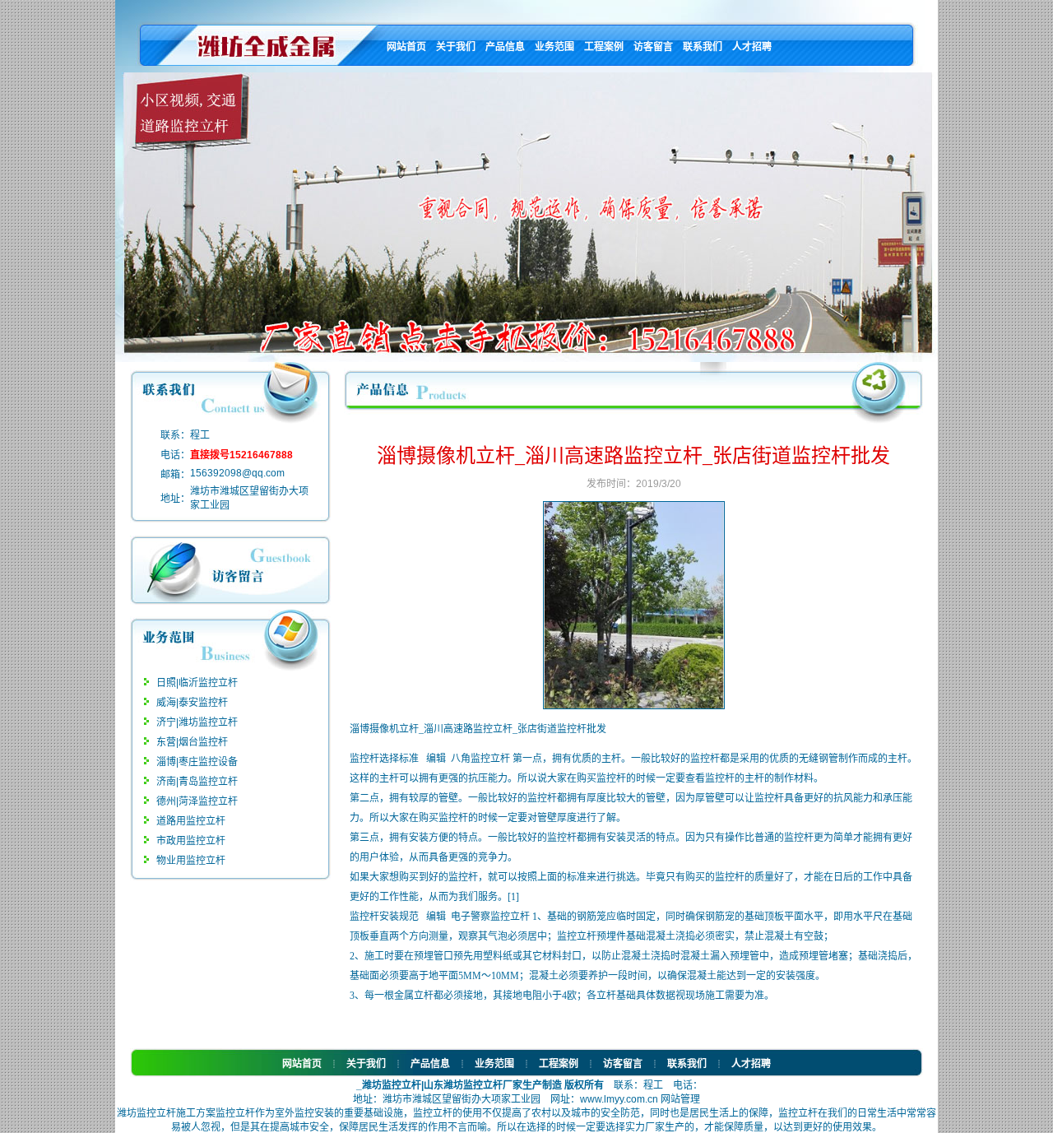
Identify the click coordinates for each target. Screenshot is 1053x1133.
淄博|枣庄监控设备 (197, 762)
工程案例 (604, 47)
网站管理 (680, 1099)
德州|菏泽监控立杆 (197, 801)
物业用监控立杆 (190, 860)
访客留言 (653, 47)
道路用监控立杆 (190, 821)
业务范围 (554, 47)
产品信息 (505, 47)
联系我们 (702, 47)
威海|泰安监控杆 (192, 702)
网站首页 (406, 47)
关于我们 (455, 47)
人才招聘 (752, 47)
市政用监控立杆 (190, 841)
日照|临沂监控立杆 (197, 683)
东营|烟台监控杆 (192, 742)
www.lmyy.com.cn (620, 1099)
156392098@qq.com (237, 473)
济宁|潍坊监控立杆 (197, 722)
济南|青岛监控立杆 (197, 781)
